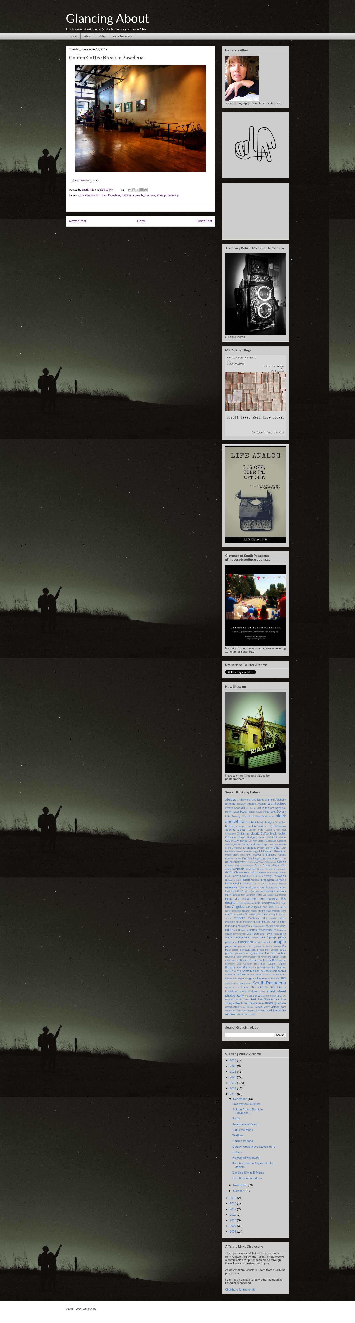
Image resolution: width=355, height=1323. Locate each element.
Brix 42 (278, 822)
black (272, 816)
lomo (257, 903)
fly (264, 858)
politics (260, 950)
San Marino (243, 967)
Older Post (204, 221)
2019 (233, 1083)
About (87, 36)
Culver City (232, 840)
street (270, 991)
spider (228, 987)
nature (269, 926)
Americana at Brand (262, 799)
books (260, 822)
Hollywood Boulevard (246, 1157)
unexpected (232, 1007)
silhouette (261, 978)
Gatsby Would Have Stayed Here (253, 1146)
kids (233, 891)
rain (273, 953)
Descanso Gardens (276, 841)
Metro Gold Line (253, 914)
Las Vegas (268, 895)
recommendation (247, 957)
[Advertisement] (256, 210)
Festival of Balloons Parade (268, 854)
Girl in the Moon (242, 1129)
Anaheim (280, 799)
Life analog (242, 898)
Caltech (252, 830)
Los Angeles (234, 907)
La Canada (253, 891)
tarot (279, 995)
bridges (269, 822)
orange (254, 937)
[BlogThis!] (134, 190)
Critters (237, 1152)
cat (284, 829)
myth (253, 926)
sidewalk (260, 974)
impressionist (233, 883)
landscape (239, 894)
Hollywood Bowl (233, 880)
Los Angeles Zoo (256, 907)
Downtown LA (239, 848)
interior (282, 883)
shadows (240, 974)
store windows (249, 991)
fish (250, 858)
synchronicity (269, 995)
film (244, 858)
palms (282, 937)
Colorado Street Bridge (240, 837)
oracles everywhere (237, 937)
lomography (268, 903)
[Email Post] (122, 189)
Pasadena (128, 195)
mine (265, 914)
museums (231, 926)
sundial (248, 995)
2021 (233, 1071)
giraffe (228, 869)
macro (245, 910)
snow (240, 983)
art (243, 808)
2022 (233, 1066)
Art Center (251, 808)
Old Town (253, 933)
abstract (231, 799)
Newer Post (77, 221)
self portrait (279, 971)
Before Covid (255, 811)
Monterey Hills (257, 918)
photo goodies (254, 946)
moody (272, 918)
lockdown (249, 903)
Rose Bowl (271, 960)
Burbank (257, 826)
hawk (228, 876)
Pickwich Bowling (272, 946)
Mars (283, 911)
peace (258, 942)
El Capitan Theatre (271, 851)
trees (269, 1003)
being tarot (269, 811)
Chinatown (230, 833)
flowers (257, 858)
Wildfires (237, 1135)
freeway (239, 861)
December (240, 1099)
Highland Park (256, 876)
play (254, 950)
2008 (233, 1231)
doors (228, 848)
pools (283, 949)
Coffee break (269, 833)
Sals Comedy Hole (248, 964)
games (272, 862)
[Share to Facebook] (141, 190)
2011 (233, 1214)
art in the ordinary (269, 807)
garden (281, 861)
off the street (239, 934)
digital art (236, 844)
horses (255, 880)
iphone (243, 887)
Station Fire (248, 987)
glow (81, 195)
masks (229, 914)
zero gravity (250, 1014)
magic (254, 911)
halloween (263, 872)
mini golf (273, 914)
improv (247, 883)
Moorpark (230, 922)
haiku (253, 872)
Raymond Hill (232, 957)
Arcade (251, 803)
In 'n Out (260, 883)
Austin (236, 811)
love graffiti (280, 907)
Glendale (238, 868)
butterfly (269, 826)
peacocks (267, 942)
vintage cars (278, 1007)
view (266, 1007)
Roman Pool (256, 960)
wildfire (273, 1010)
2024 (233, 1060)
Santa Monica (251, 970)
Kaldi (227, 891)
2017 (233, 1094)
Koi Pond (242, 891)
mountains (259, 921)
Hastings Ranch (278, 872)
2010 (233, 1220)
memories (239, 914)
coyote (282, 837)
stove (262, 991)
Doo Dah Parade (277, 844)
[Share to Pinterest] (145, 190)
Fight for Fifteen (233, 858)
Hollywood (279, 875)
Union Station (247, 1007)
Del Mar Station (257, 841)
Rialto (283, 957)
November (240, 1185)
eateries (248, 851)
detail (227, 844)
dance (243, 840)
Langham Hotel (254, 895)
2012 (233, 1209)
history (268, 876)
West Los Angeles (245, 1010)
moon (282, 918)
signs (250, 978)
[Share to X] (138, 190)
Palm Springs (268, 937)
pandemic (231, 942)
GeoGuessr (247, 865)
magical (276, 911)
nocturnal (280, 925)
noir (228, 930)
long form (281, 903)
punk (246, 953)
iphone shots (256, 887)
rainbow (281, 953)
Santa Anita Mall (233, 971)
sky (283, 978)
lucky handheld (233, 911)
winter (240, 1014)
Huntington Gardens (273, 879)
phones (242, 946)
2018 (233, 1088)
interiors (90, 195)
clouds (255, 833)
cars (260, 829)
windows (230, 1014)
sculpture (266, 971)
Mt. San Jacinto (276, 921)
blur (253, 822)
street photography (168, 195)
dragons (251, 847)
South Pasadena (269, 982)
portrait (229, 953)
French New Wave (255, 862)
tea (284, 995)
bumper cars (244, 826)
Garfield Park (232, 865)
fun (267, 862)
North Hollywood (240, 930)
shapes (250, 974)
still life (263, 987)
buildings (231, 826)
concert (261, 837)
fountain (276, 858)
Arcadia (261, 803)
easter (239, 851)
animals (230, 803)
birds (265, 816)
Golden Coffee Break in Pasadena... (247, 1111)
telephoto (229, 999)
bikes (258, 816)
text (253, 999)
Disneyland (248, 844)
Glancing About (107, 18)
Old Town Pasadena (108, 195)
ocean (228, 933)
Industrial (272, 883)
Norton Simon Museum (262, 930)
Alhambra (244, 799)
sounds (248, 983)
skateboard (273, 978)
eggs (255, 851)
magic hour (264, 910)
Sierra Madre (272, 974)
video (259, 1006)
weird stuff (230, 1010)
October (238, 1190)
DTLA (277, 847)
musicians (244, 926)
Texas (246, 999)
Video (102, 36)
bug (284, 822)
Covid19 (272, 837)
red (258, 957)
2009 (233, 1225)
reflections (266, 957)
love (271, 907)
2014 (233, 1203)
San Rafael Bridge (261, 967)
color (282, 833)
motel (239, 921)
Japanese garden (275, 887)
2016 (233, 1197)
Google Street (264, 869)
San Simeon (278, 967)
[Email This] (130, 190)
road (227, 960)
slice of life (230, 983)
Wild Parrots (262, 1010)
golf (254, 869)
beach (243, 811)
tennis (239, 999)
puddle (238, 953)
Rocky (244, 960)
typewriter (280, 1003)
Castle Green (273, 830)
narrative (260, 926)
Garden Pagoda (242, 1140)
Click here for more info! (240, 1289)
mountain (247, 922)
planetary (245, 949)
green (283, 869)
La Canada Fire (269, 891)
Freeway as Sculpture (246, 1103)
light (254, 898)
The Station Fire (268, 999)
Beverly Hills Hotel (242, 816)
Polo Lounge (271, 950)
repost (275, 956)
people (139, 195)
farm (248, 855)
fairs (242, 855)
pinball (235, 950)
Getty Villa (279, 865)
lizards (240, 903)
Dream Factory (265, 848)
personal (230, 946)
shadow (229, 974)
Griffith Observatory (237, 872)
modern (239, 918)
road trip (235, 960)
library (228, 898)
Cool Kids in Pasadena (247, 1178)
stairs (236, 987)
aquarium (241, 804)
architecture (277, 804)
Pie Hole (80, 180)
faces (236, 854)
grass (276, 869)
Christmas (243, 833)
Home (73, 36)
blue (248, 822)
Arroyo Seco (232, 808)
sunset (257, 995)
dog (258, 844)
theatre (253, 1003)
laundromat (280, 895)
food (268, 858)
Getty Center (263, 865)
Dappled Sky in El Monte (248, 1172)
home (245, 880)
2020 (233, 1077)
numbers (281, 930)
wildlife (282, 1010)
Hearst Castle (239, 876)
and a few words (122, 36)
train (261, 1003)
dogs (264, 844)
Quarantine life (259, 953)
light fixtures (268, 898)
